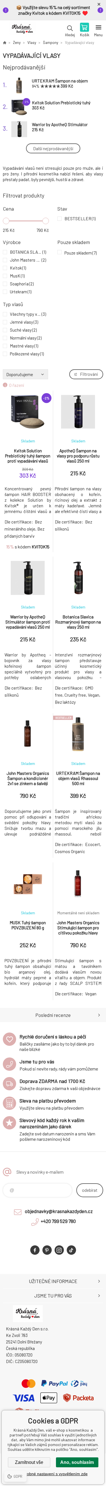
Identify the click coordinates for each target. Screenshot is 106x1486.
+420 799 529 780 (58, 1221)
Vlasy (31, 42)
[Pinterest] (47, 1250)
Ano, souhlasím (77, 1462)
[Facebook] (35, 1250)
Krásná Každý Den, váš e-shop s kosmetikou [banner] (22, 30)
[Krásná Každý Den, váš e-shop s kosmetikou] (4, 42)
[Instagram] (59, 1250)
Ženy (17, 42)
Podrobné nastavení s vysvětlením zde (53, 1474)
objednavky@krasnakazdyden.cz (59, 1211)
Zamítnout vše (29, 1462)
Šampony (50, 42)
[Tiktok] (71, 1250)
